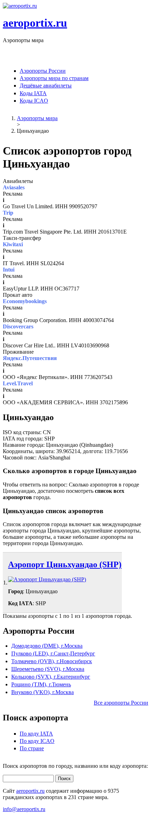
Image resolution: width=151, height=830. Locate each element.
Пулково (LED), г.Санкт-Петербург (53, 653)
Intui (8, 270)
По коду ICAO (37, 741)
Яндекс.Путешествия (30, 358)
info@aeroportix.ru (24, 809)
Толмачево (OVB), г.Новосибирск (51, 661)
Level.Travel (18, 383)
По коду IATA (36, 734)
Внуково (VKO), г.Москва (42, 692)
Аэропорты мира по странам (54, 78)
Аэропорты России (43, 71)
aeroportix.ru (35, 23)
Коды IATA (33, 93)
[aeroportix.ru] (20, 6)
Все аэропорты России (121, 703)
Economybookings (25, 301)
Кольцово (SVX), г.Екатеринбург (50, 677)
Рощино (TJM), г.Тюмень (41, 684)
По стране (32, 748)
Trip (8, 213)
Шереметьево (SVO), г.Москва (47, 669)
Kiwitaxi (13, 244)
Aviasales (14, 187)
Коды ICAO (34, 101)
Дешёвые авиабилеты (46, 86)
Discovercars (18, 326)
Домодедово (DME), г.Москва (47, 646)
